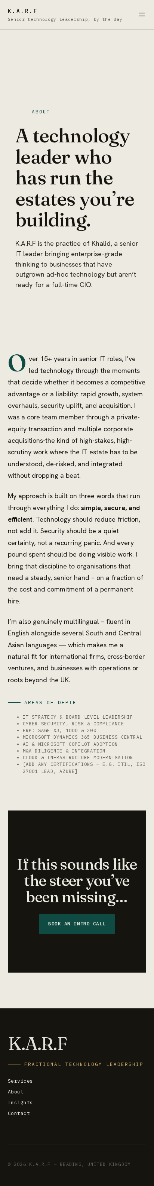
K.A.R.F (23, 10)
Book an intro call (76, 924)
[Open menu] (141, 14)
